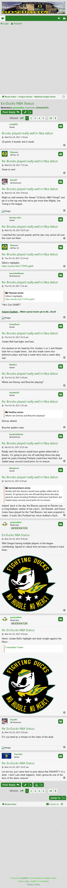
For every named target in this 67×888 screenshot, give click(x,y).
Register (18, 23)
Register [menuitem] (65, 19)
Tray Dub (18, 754)
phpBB (24, 878)
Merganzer (14, 468)
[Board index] (33, 8)
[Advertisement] (33, 59)
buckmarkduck (16, 434)
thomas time (15, 218)
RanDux (13, 365)
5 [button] (43, 118)
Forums (3, 19)
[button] (21, 118)
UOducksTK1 (42, 108)
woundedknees (16, 273)
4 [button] (39, 118)
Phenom (14, 152)
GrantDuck (14, 324)
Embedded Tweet (14, 647)
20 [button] (50, 118)
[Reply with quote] (60, 126)
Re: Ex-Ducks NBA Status (18, 630)
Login (6, 23)
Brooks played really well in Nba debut (27, 133)
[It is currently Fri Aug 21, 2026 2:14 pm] (64, 97)
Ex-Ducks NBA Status (17, 103)
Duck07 (13, 180)
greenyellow (18, 108)
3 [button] (35, 118)
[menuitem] (52, 804)
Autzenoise (30, 108)
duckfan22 (14, 393)
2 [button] (31, 118)
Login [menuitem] (60, 19)
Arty (27, 881)
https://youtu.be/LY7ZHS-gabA (17, 266)
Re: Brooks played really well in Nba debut (30, 161)
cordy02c (13, 124)
